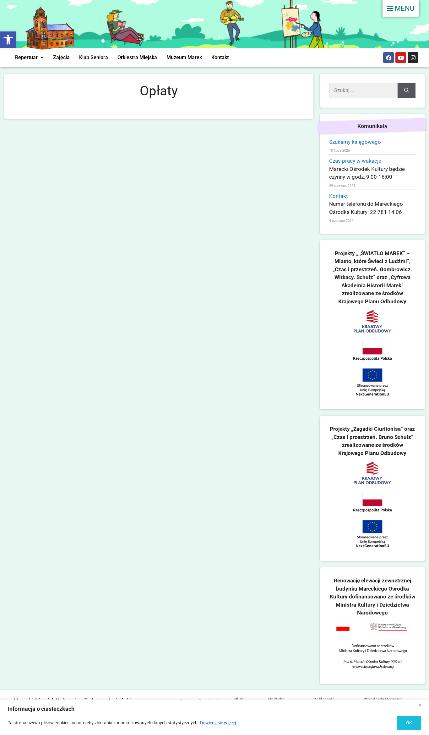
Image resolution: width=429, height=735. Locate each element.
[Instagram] (413, 57)
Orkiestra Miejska (137, 57)
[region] (214, 717)
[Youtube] (400, 57)
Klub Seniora (93, 57)
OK (409, 722)
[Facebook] (388, 57)
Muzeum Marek (184, 57)
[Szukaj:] (363, 90)
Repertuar (26, 57)
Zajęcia (61, 57)
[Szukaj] (406, 90)
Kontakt (220, 57)
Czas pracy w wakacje (355, 161)
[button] (8, 39)
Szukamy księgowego (355, 142)
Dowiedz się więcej (218, 722)
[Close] (422, 705)
